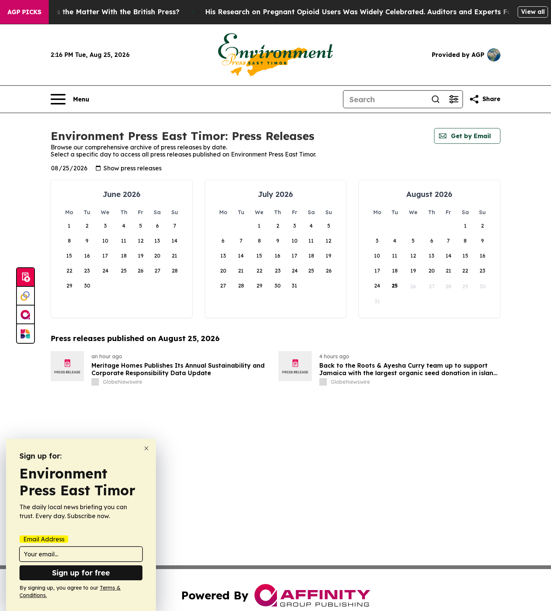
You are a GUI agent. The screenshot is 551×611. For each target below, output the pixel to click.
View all (533, 11)
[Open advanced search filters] (454, 99)
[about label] (95, 382)
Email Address (43, 539)
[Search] (436, 99)
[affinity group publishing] (25, 315)
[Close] (146, 448)
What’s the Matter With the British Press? (108, 11)
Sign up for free (81, 572)
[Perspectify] (25, 296)
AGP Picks (24, 12)
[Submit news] (25, 277)
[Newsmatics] (25, 333)
